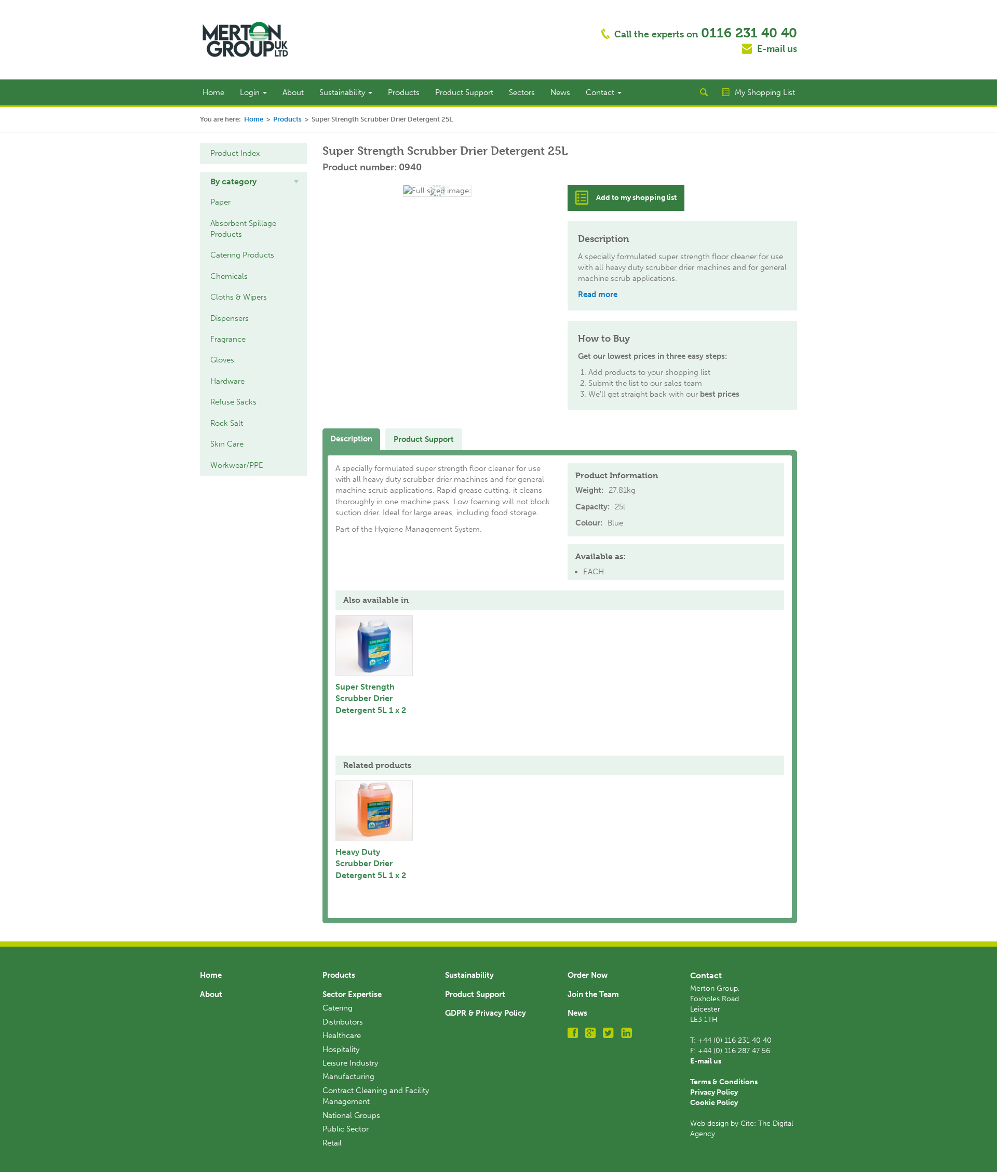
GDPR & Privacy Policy (485, 1013)
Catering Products (242, 255)
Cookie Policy (714, 1102)
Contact (601, 92)
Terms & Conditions (724, 1081)
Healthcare (341, 1035)
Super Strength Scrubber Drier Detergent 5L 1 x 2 (370, 699)
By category (233, 181)
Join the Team (593, 994)
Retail (332, 1143)
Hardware (227, 381)
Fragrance (228, 339)
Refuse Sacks (233, 402)
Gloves (222, 360)
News (560, 92)
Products (404, 92)
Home (213, 92)
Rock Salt (226, 423)
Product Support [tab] (424, 439)
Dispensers (229, 318)
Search (703, 92)
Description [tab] (351, 438)
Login (251, 92)
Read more (597, 294)
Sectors (522, 92)
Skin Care (227, 444)
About (293, 92)
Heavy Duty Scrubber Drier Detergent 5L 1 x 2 (370, 864)
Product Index (235, 153)
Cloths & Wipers (238, 297)
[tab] (253, 182)
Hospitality (340, 1049)
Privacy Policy (714, 1092)
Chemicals (229, 276)
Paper (220, 202)
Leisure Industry (350, 1063)
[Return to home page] (245, 39)
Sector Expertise (352, 994)
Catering (337, 1008)
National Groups (351, 1115)
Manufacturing (348, 1076)
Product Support (464, 92)
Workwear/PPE (236, 465)
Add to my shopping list (636, 197)
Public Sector (345, 1129)
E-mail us (777, 49)
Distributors (342, 1022)
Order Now (588, 975)
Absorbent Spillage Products (243, 229)
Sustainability (343, 92)
